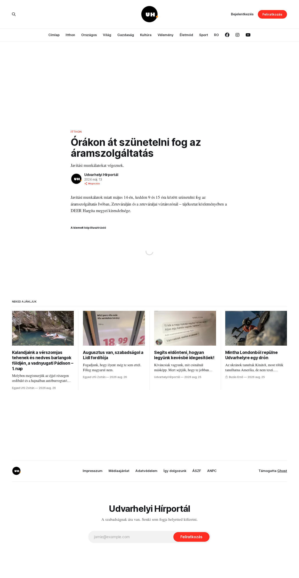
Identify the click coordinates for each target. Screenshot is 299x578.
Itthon (70, 35)
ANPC (211, 471)
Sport (203, 35)
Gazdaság (125, 35)
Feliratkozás (272, 14)
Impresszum (92, 471)
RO (216, 35)
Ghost (282, 471)
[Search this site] (14, 14)
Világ (107, 35)
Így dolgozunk (175, 471)
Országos (89, 35)
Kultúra (145, 35)
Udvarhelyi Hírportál (101, 174)
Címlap (54, 35)
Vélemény (166, 35)
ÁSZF (196, 471)
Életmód (186, 35)
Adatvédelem (146, 471)
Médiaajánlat (119, 471)
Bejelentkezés (242, 14)
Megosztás (94, 183)
